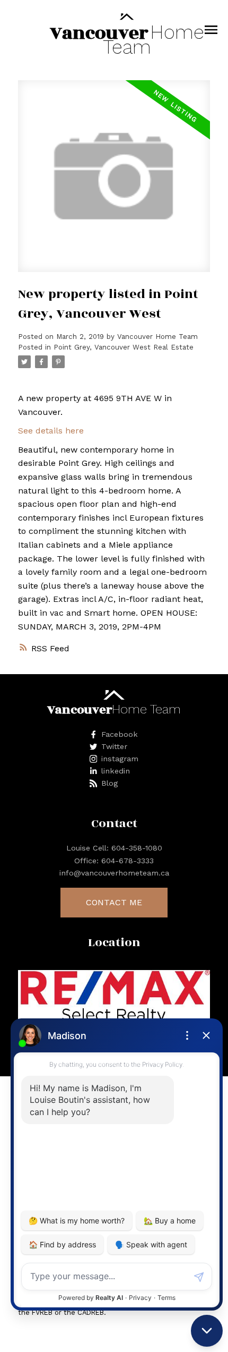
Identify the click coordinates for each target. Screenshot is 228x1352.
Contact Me (114, 902)
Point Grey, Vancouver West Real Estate (124, 347)
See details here (51, 431)
